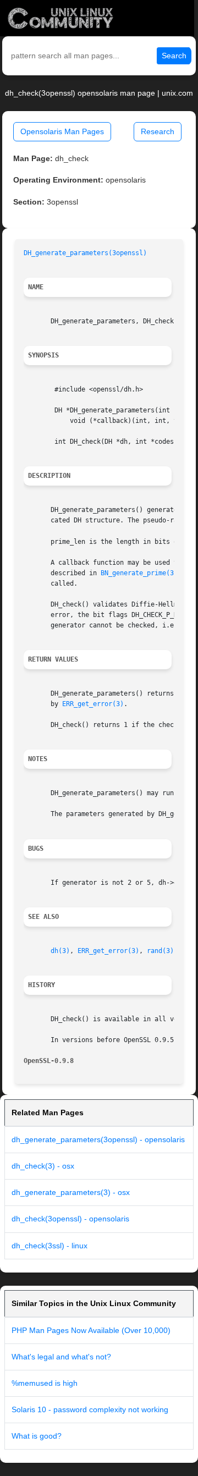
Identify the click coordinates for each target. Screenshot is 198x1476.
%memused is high (45, 1383)
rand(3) (160, 951)
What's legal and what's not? (61, 1356)
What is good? (37, 1435)
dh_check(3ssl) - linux (49, 1245)
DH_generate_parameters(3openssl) (85, 253)
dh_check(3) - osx (43, 1165)
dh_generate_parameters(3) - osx (71, 1192)
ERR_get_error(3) (93, 704)
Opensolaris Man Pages (62, 131)
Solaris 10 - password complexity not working (90, 1409)
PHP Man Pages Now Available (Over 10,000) (91, 1330)
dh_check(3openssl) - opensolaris (70, 1218)
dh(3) (60, 951)
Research (157, 131)
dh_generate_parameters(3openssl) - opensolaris (98, 1139)
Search (174, 55)
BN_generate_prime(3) (139, 573)
